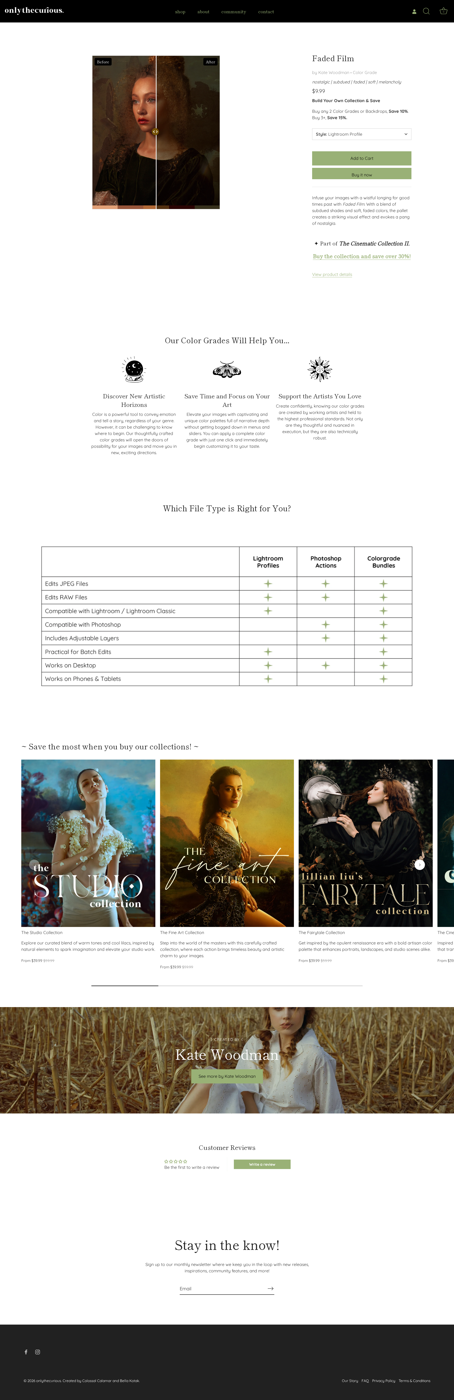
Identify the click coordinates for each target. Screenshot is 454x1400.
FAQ (365, 1380)
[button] (34, 865)
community (233, 11)
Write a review (262, 1164)
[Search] (426, 11)
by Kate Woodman (330, 72)
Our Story (350, 1380)
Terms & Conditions (414, 1380)
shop (180, 11)
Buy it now (362, 175)
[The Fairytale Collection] (366, 843)
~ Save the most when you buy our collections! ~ (110, 746)
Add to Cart (361, 158)
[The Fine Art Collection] (227, 843)
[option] (227, 616)
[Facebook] (26, 1351)
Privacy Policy (383, 1380)
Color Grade (365, 72)
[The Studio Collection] (88, 843)
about (203, 11)
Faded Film (333, 58)
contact (266, 11)
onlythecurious (48, 1380)
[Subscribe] (270, 1288)
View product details (332, 274)
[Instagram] (37, 1351)
